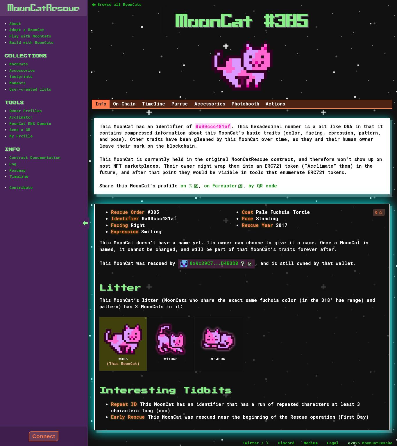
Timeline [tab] (153, 104)
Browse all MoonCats (119, 4)
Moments (17, 82)
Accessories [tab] (209, 104)
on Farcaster (220, 185)
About (15, 23)
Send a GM (19, 129)
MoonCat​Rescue (44, 7)
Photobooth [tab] (245, 104)
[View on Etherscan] (248, 263)
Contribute (21, 187)
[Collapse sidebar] (85, 223)
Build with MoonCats (31, 42)
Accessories (22, 70)
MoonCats (18, 64)
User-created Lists (30, 89)
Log (12, 164)
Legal (333, 442)
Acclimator (21, 117)
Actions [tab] (275, 104)
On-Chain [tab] (124, 104)
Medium (311, 442)
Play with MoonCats (30, 36)
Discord (286, 442)
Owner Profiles (25, 110)
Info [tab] (100, 104)
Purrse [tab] (179, 104)
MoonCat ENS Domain (30, 123)
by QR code (262, 185)
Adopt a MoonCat (26, 29)
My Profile (21, 136)
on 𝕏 (186, 185)
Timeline (18, 176)
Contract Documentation (34, 157)
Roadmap (17, 170)
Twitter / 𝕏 (255, 442)
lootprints (21, 76)
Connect (43, 436)
